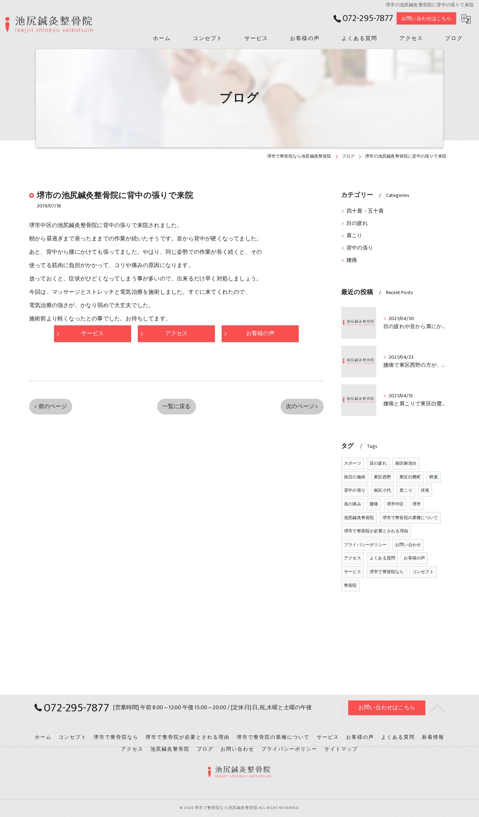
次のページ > (302, 406)
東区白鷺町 (410, 476)
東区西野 (382, 476)
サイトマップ (341, 749)
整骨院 (350, 585)
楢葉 (433, 476)
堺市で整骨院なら (387, 571)
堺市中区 (395, 503)
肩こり (354, 236)
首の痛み (352, 503)
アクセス (352, 558)
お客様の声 (414, 558)
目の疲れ (357, 223)
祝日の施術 (354, 476)
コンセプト (423, 571)
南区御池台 (406, 463)
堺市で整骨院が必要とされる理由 (376, 530)
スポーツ (352, 463)
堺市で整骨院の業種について (410, 517)
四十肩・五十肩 (365, 211)
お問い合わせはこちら (426, 18)
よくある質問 (382, 558)
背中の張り (359, 248)
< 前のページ (50, 406)
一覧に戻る (176, 406)
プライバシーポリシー (365, 544)
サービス (352, 571)
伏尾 (425, 490)
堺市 (416, 503)
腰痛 (351, 260)
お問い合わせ (408, 544)
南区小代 (382, 490)
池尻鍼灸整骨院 (359, 517)
